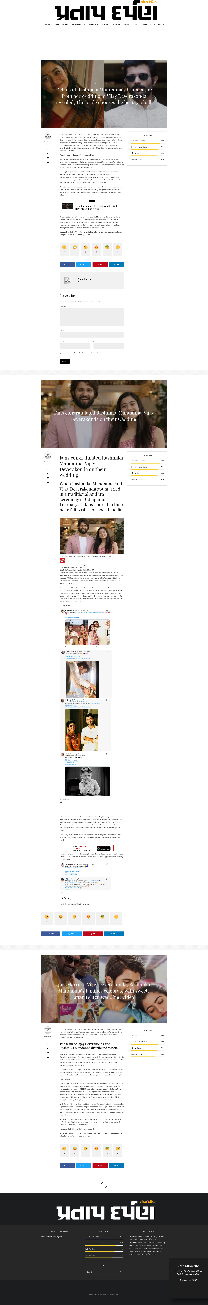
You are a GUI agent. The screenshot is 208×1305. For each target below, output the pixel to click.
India (57, 24)
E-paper (161, 24)
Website (95, 342)
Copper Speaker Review (139, 147)
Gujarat (127, 24)
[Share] (48, 149)
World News (94, 24)
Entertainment (77, 24)
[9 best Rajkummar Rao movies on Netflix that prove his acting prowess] (67, 206)
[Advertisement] (104, 44)
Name (62, 330)
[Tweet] (48, 154)
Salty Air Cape (136, 153)
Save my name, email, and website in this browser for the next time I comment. (85, 353)
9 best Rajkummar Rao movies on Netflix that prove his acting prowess (97, 207)
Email (62, 342)
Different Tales (136, 159)
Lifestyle (106, 24)
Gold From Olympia (138, 141)
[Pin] (48, 158)
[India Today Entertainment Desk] (85, 567)
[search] (120, 1272)
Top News (47, 24)
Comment (63, 306)
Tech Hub (116, 24)
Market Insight (149, 24)
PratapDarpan (48, 142)
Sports (65, 24)
